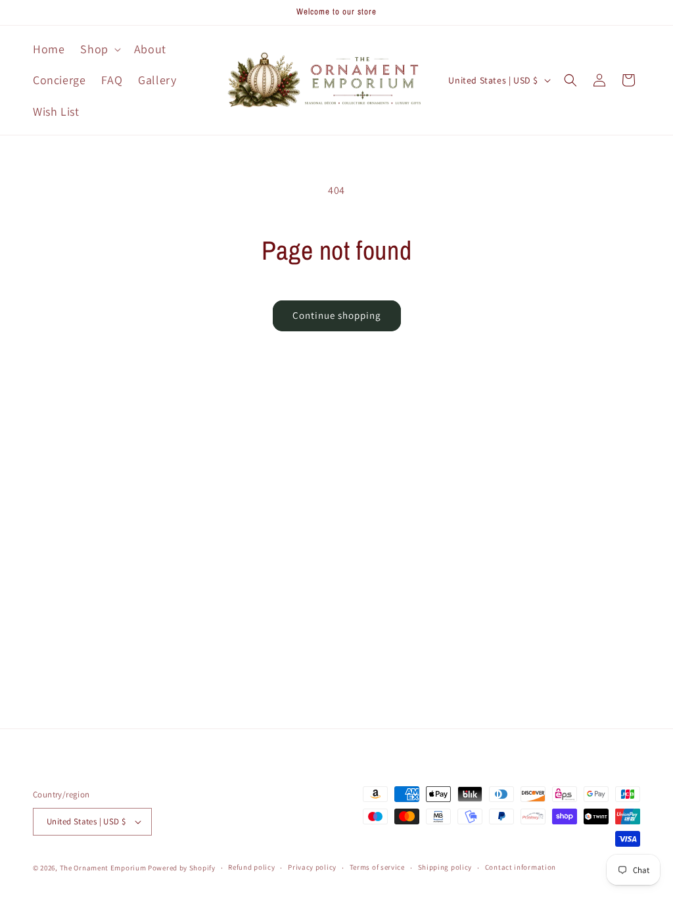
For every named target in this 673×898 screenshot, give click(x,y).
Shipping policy (445, 867)
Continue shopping (336, 315)
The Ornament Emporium (103, 867)
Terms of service (377, 867)
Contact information (520, 867)
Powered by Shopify (182, 867)
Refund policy (251, 867)
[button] (99, 49)
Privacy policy (312, 867)
